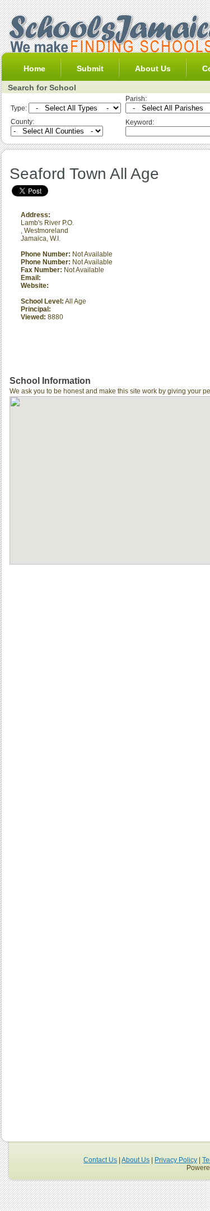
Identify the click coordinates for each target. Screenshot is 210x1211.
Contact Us (100, 1160)
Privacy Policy (176, 1160)
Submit (90, 68)
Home (34, 68)
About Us (153, 68)
